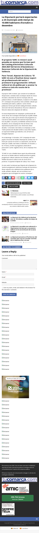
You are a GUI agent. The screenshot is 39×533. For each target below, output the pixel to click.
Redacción (20, 30)
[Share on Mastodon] (25, 177)
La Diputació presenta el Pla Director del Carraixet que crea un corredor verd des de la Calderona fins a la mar (23, 238)
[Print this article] (19, 177)
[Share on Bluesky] (32, 177)
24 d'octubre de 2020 (17, 242)
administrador (27, 242)
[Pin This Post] (13, 177)
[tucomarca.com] (19, 4)
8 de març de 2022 (16, 233)
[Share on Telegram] (28, 177)
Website (4, 282)
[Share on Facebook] (3, 177)
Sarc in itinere (13, 186)
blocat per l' (19, 498)
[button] (36, 7)
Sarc (4, 186)
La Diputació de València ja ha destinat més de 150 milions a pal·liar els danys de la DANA (23, 218)
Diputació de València (13, 183)
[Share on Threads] (35, 177)
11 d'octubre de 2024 (9, 30)
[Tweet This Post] (6, 177)
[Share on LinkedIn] (9, 177)
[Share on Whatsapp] (22, 177)
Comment (5, 258)
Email (3, 277)
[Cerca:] (19, 11)
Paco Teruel (27, 183)
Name (4, 272)
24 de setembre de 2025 (18, 222)
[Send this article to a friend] (16, 177)
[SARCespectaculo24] (19, 52)
